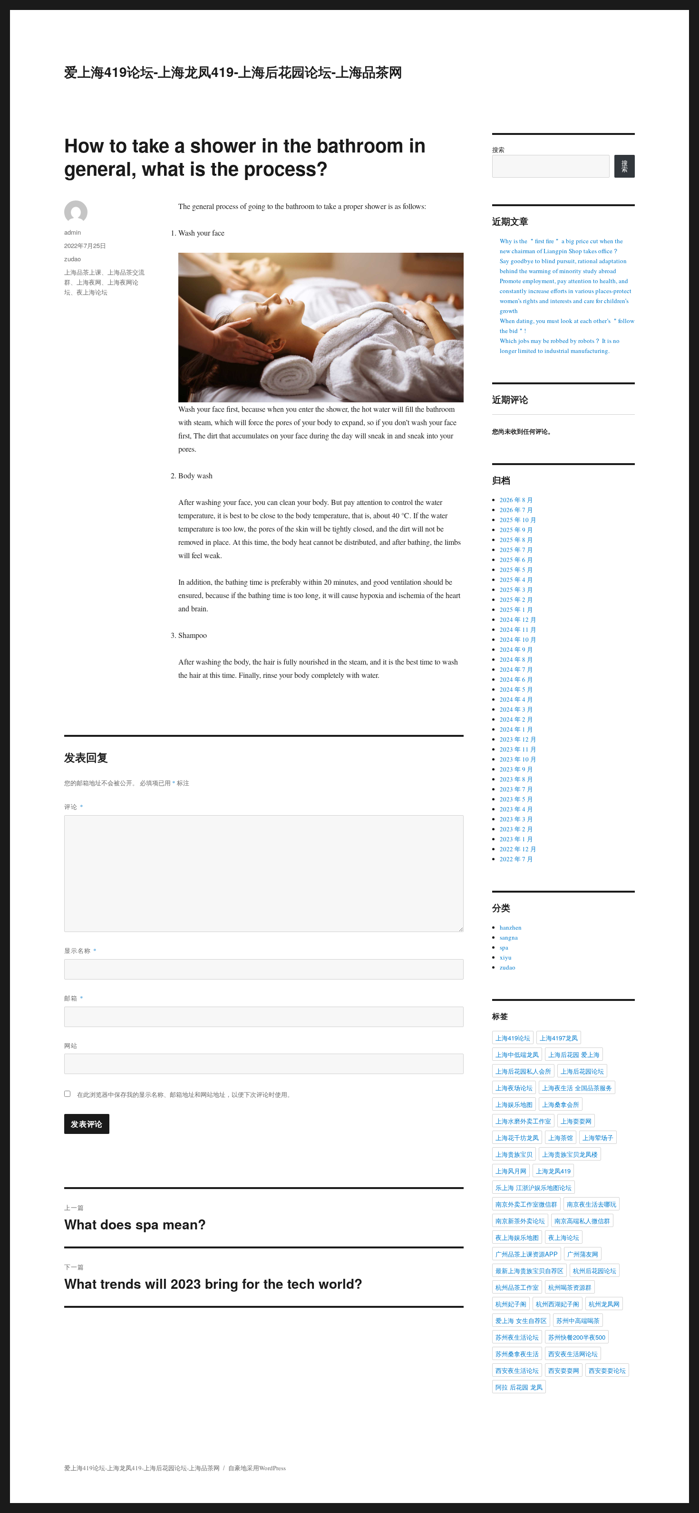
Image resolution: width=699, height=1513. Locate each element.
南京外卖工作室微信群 (526, 1203)
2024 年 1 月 (516, 729)
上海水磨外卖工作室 (523, 1120)
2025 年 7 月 (516, 549)
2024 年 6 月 (516, 679)
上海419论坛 (512, 1037)
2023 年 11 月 (518, 749)
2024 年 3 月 (516, 709)
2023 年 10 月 (518, 759)
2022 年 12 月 (518, 849)
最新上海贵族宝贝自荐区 (529, 1270)
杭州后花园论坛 (594, 1270)
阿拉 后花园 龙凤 (519, 1386)
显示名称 (80, 950)
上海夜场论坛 (514, 1087)
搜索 (498, 149)
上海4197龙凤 (559, 1037)
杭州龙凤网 (604, 1303)
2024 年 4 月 (516, 699)
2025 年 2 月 (516, 599)
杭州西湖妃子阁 (557, 1303)
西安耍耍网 (563, 1370)
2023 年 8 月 (516, 779)
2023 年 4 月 (516, 809)
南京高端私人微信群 (582, 1220)
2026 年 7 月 (516, 509)
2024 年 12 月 (518, 619)
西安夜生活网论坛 (573, 1353)
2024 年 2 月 (516, 719)
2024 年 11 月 (518, 629)
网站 (71, 1045)
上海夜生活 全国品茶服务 (577, 1087)
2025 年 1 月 (516, 609)
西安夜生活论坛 (517, 1370)
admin (72, 232)
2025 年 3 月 (516, 589)
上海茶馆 (560, 1137)
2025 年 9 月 (516, 529)
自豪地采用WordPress (257, 1468)
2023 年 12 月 (518, 739)
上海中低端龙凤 (517, 1054)
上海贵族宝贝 (514, 1154)
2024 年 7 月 (516, 669)
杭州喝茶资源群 (570, 1287)
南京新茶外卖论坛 (520, 1220)
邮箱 (74, 997)
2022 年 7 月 (516, 859)
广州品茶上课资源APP (526, 1253)
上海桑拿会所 (560, 1104)
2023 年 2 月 (516, 829)
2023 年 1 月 (516, 839)
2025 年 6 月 (516, 559)
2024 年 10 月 (518, 639)
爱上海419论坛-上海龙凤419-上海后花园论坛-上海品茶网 (233, 71)
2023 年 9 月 (516, 769)
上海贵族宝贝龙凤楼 (570, 1154)
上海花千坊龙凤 (517, 1137)
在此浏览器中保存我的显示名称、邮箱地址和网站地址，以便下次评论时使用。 (185, 1094)
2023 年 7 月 (516, 789)
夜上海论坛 (92, 291)
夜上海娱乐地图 (517, 1237)
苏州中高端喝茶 (578, 1320)
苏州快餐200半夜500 (576, 1337)
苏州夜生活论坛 (517, 1337)
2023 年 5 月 (516, 799)
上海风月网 (510, 1170)
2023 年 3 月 (516, 819)
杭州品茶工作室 (517, 1287)
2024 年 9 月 (516, 649)
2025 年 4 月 (516, 579)
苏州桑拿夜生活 (517, 1353)
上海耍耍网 (576, 1120)
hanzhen (511, 927)
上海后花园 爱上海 (574, 1054)
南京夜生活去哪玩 (591, 1203)
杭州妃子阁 (510, 1303)
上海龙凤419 (553, 1170)
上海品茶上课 (82, 271)
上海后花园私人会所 (523, 1070)
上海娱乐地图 (514, 1104)
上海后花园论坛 (582, 1070)
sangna (509, 937)
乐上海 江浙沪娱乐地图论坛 (533, 1187)
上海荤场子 (597, 1137)
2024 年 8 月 (516, 659)
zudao (72, 258)
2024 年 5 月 (516, 689)
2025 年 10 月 (518, 519)
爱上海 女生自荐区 (521, 1320)
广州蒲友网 (582, 1253)
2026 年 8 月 (516, 499)
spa (504, 947)
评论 (74, 806)
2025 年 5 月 (516, 569)
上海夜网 (89, 281)
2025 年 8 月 (516, 539)
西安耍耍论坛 (607, 1370)
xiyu (506, 957)
